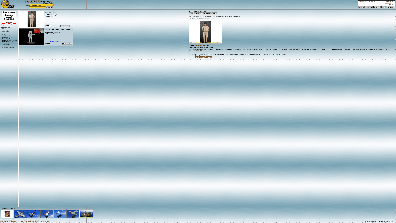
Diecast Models (5, 31)
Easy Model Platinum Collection (9, 40)
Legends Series (200, 45)
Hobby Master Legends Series (203, 56)
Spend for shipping (366, 1)
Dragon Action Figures (7, 38)
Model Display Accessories (8, 47)
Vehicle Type (4, 28)
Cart (388, 1)
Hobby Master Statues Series (203, 57)
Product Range (4, 30)
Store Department (5, 27)
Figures (3, 34)
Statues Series (6, 44)
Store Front (3, 25)
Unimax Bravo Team (7, 46)
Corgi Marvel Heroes (7, 37)
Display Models (5, 33)
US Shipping (388, 3)
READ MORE (199, 50)
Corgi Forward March (7, 35)
